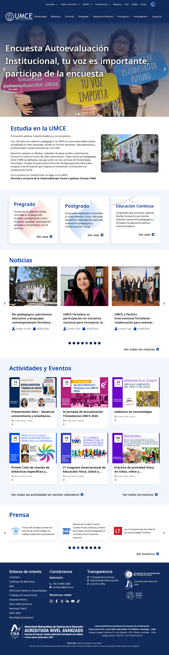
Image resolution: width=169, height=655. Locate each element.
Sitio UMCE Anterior (20, 604)
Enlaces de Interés (69, 4)
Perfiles (86, 4)
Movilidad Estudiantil (21, 617)
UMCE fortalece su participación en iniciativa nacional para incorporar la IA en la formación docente (31, 318)
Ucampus (14, 577)
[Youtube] (72, 601)
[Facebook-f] (56, 601)
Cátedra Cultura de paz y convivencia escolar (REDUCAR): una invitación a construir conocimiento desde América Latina (134, 318)
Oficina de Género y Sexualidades (28, 590)
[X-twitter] (62, 601)
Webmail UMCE (18, 608)
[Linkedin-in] (67, 601)
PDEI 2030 (15, 613)
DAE (126, 4)
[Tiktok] (78, 601)
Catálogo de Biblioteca (22, 581)
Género (143, 4)
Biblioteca (117, 4)
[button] (84, 69)
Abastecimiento (18, 599)
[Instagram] (51, 601)
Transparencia (101, 4)
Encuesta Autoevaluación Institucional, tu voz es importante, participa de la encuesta (77, 60)
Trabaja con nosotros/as (23, 595)
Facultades (50, 4)
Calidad (134, 4)
